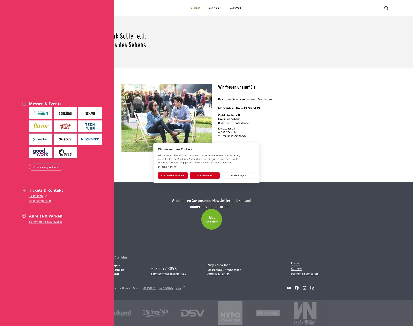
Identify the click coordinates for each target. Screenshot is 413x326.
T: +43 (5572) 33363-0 (232, 136)
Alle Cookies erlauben (173, 175)
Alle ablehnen (204, 175)
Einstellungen (238, 175)
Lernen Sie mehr (167, 166)
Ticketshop (36, 196)
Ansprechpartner (40, 200)
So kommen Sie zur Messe (45, 221)
